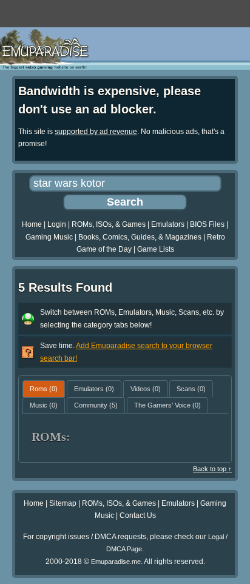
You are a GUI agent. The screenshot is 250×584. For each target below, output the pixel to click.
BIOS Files (207, 224)
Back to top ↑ (212, 468)
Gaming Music (49, 237)
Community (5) (96, 405)
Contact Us (138, 515)
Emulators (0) (94, 388)
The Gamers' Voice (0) (167, 405)
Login (56, 224)
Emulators (167, 224)
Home (32, 224)
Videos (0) (145, 388)
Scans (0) (191, 388)
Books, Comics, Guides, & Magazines (139, 237)
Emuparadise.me (116, 561)
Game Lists (155, 249)
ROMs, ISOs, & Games (109, 224)
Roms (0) (44, 388)
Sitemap (62, 503)
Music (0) (44, 405)
